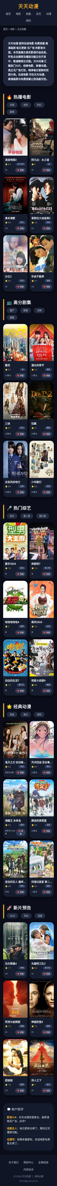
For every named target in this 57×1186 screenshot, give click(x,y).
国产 (12, 310)
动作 (25, 104)
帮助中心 (28, 1162)
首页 (8, 14)
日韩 (39, 310)
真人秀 (26, 516)
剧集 (28, 14)
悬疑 (12, 317)
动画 (40, 915)
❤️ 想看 (20, 170)
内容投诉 (28, 1169)
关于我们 (14, 1162)
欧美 (25, 310)
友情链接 (43, 1162)
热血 (12, 714)
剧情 (12, 111)
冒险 (39, 714)
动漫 (48, 14)
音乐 (12, 516)
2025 (12, 915)
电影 (18, 14)
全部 (12, 104)
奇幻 (25, 714)
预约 (28, 20)
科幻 (39, 104)
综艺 (38, 14)
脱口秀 (42, 516)
